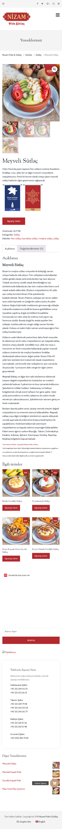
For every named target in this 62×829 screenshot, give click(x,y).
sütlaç (56, 238)
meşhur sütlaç (45, 238)
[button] (54, 783)
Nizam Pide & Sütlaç (48, 816)
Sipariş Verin (13, 221)
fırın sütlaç (16, 238)
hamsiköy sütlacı (30, 238)
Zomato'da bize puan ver (19, 575)
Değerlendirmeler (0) (31, 248)
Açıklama (10, 248)
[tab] (9, 248)
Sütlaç (17, 234)
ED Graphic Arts (24, 821)
